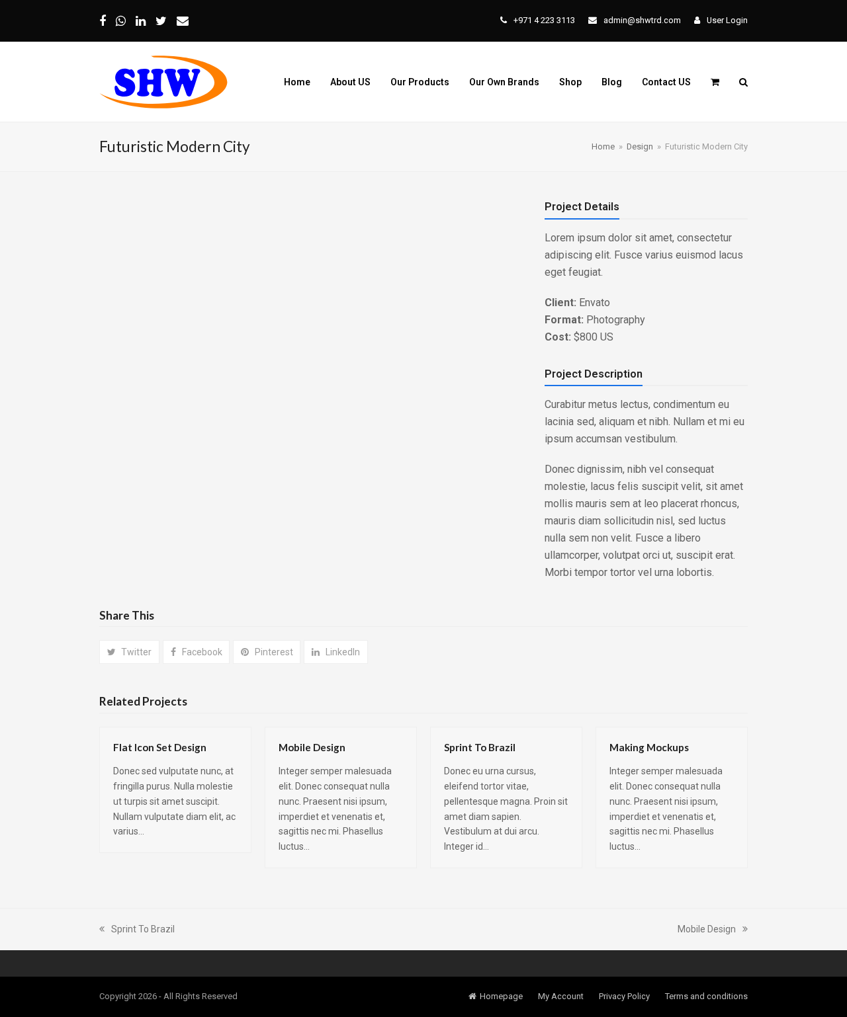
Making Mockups (649, 747)
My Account (561, 996)
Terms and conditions (706, 996)
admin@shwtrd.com (642, 20)
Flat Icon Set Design (159, 747)
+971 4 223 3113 (544, 20)
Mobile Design (312, 747)
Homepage (501, 996)
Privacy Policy (624, 996)
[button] (715, 82)
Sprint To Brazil (479, 747)
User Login (727, 20)
